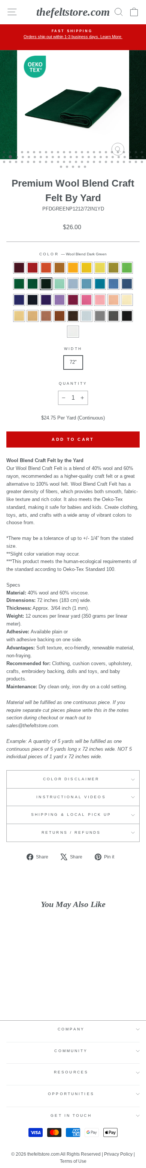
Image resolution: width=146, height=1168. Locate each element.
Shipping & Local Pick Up (71, 814)
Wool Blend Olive (113, 267)
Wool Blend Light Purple (59, 299)
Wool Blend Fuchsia (73, 299)
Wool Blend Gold (73, 267)
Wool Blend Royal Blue (19, 299)
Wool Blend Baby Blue (86, 283)
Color (73, 254)
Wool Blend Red (32, 267)
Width (73, 349)
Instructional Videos (71, 797)
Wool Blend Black (127, 316)
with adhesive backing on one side (43, 639)
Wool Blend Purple (46, 299)
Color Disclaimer (71, 779)
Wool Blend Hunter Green (32, 283)
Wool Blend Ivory (19, 316)
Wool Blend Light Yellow (100, 267)
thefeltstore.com (73, 12)
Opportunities (71, 1094)
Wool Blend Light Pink (100, 299)
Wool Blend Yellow (86, 267)
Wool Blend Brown (73, 316)
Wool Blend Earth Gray (100, 316)
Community (71, 1051)
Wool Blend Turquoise (100, 283)
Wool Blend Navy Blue (32, 299)
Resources (71, 1072)
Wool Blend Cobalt (127, 283)
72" (73, 362)
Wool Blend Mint (59, 283)
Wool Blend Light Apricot (113, 299)
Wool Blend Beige (32, 316)
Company (71, 1029)
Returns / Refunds (71, 832)
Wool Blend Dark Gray (113, 316)
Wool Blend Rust (59, 316)
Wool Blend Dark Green (46, 283)
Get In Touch (71, 1115)
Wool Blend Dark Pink (86, 299)
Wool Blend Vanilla (127, 299)
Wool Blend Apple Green (127, 267)
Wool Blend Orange (46, 267)
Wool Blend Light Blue (73, 283)
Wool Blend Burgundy (19, 267)
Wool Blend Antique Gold (59, 267)
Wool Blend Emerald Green (19, 283)
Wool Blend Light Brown (46, 316)
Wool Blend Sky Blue (113, 283)
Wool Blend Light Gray (86, 316)
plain (57, 631)
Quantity (73, 383)
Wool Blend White (73, 331)
